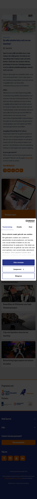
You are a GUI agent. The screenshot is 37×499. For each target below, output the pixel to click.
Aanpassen (17, 269)
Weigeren (18, 276)
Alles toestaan (18, 262)
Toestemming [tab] (7, 227)
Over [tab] (30, 227)
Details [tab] (19, 227)
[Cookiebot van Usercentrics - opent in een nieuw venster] (26, 221)
